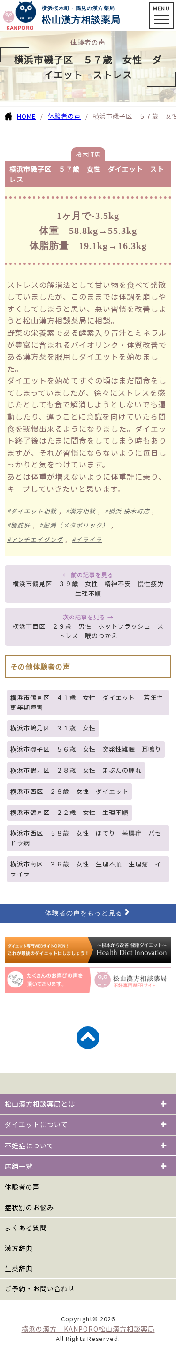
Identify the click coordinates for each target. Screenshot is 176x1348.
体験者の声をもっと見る (83, 913)
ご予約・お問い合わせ (40, 1288)
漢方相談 (82, 510)
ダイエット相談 (34, 510)
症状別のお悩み (29, 1207)
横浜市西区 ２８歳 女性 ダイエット (69, 791)
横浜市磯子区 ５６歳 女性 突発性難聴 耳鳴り (85, 749)
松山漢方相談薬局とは (40, 1103)
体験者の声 (64, 116)
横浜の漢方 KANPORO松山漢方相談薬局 (88, 1328)
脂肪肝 (21, 524)
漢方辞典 (19, 1248)
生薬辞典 (19, 1268)
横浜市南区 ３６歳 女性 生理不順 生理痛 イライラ (85, 868)
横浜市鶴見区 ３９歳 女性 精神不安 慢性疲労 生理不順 (91, 588)
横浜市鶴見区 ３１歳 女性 (53, 727)
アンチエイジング (37, 539)
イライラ (89, 539)
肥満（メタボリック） (76, 524)
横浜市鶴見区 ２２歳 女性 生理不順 (69, 812)
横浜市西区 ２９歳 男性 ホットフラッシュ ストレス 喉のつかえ (88, 631)
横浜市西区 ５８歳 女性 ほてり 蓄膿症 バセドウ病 (85, 837)
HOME (26, 116)
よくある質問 (26, 1227)
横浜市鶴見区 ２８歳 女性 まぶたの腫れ (76, 770)
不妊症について (29, 1145)
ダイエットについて (36, 1124)
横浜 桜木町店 (129, 510)
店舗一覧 (19, 1166)
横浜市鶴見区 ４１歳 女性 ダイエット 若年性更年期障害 (86, 702)
